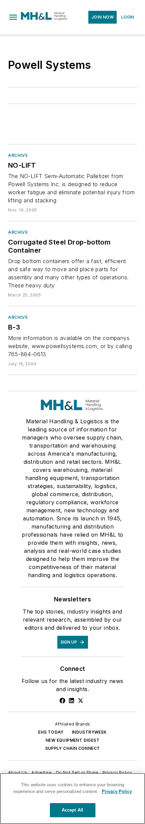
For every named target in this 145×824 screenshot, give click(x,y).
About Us (17, 772)
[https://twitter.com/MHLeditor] (80, 700)
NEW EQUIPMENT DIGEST (72, 740)
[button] (13, 17)
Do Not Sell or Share (77, 772)
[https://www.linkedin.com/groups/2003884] (71, 700)
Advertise (41, 772)
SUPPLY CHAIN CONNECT (72, 748)
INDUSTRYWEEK (89, 732)
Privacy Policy (117, 772)
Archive (18, 155)
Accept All (72, 810)
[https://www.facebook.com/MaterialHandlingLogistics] (62, 700)
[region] (72, 798)
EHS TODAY (51, 732)
